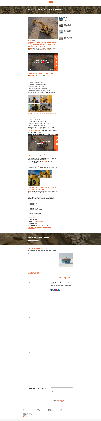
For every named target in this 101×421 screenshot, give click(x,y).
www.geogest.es (33, 217)
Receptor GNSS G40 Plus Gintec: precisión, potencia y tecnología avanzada (68, 31)
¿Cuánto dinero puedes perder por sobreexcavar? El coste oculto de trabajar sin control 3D (68, 20)
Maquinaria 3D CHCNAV (55, 4)
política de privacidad (61, 400)
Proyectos (61, 4)
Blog (65, 4)
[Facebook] (55, 290)
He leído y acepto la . (58, 400)
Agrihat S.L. (42, 155)
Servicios (43, 4)
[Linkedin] (59, 290)
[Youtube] (57, 290)
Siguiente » (54, 280)
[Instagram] (51, 290)
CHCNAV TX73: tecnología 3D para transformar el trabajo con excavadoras (68, 25)
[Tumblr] (53, 290)
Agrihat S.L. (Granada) (36, 46)
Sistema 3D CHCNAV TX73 (42, 43)
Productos (48, 4)
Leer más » (45, 275)
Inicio (36, 4)
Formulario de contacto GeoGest (38, 221)
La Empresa (39, 4)
